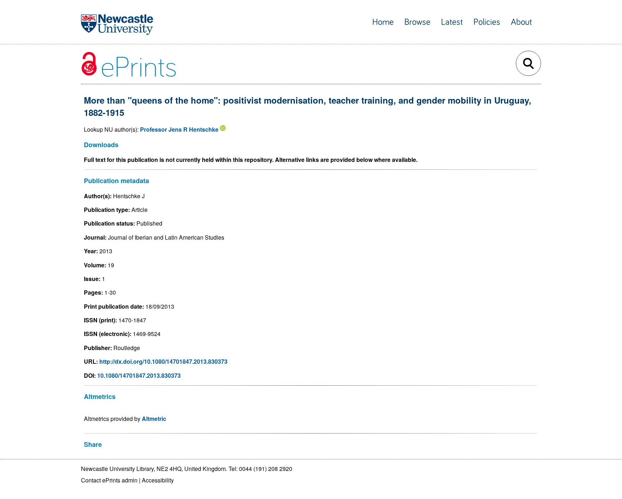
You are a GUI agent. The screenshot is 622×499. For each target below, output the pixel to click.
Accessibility (158, 480)
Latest (452, 22)
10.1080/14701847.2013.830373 (139, 375)
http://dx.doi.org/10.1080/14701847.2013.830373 (163, 361)
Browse (417, 22)
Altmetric (154, 418)
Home (383, 22)
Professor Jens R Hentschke (179, 129)
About (521, 22)
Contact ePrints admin (109, 480)
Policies (486, 22)
